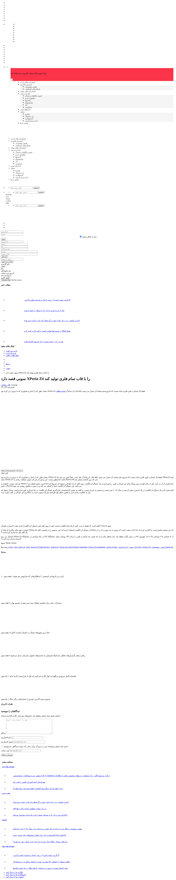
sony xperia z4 (19, 547)
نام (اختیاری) (6, 737)
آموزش (4, 820)
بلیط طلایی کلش (12, 355)
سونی (8, 368)
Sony (11, 547)
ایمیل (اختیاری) (7, 742)
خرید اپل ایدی (11, 353)
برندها (8, 364)
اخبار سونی (133, 547)
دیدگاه (3, 733)
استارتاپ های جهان (8, 846)
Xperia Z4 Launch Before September (73, 547)
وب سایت (5, 751)
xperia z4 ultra (111, 547)
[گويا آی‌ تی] (29, 143)
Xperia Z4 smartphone (96, 547)
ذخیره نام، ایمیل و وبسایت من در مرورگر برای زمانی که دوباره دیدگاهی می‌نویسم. (36, 746)
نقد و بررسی (6, 793)
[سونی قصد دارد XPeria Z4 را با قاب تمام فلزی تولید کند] (60, 466)
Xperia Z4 (54, 547)
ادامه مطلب (61, 391)
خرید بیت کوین (11, 351)
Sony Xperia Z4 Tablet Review (38, 547)
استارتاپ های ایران (8, 767)
